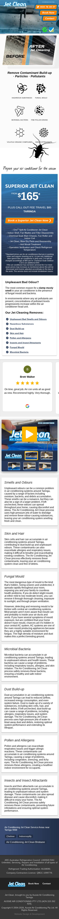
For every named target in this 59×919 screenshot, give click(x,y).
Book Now (48, 12)
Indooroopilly (25, 836)
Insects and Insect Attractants (25, 342)
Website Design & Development (29, 914)
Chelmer (11, 836)
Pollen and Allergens (20, 338)
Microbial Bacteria (19, 352)
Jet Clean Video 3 (14, 466)
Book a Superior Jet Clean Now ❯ (29, 220)
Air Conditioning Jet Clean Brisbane (25, 842)
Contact (49, 18)
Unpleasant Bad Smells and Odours (28, 319)
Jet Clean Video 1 (31, 455)
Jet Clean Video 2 (47, 455)
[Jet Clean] (15, 4)
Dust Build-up (17, 328)
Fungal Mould (17, 347)
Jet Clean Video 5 (45, 466)
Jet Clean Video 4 (29, 466)
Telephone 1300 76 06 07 (46, 7)
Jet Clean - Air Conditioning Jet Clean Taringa (16, 884)
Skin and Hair (17, 333)
